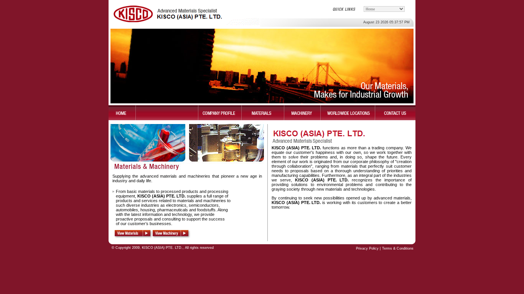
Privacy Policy (368, 248)
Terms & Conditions (398, 248)
